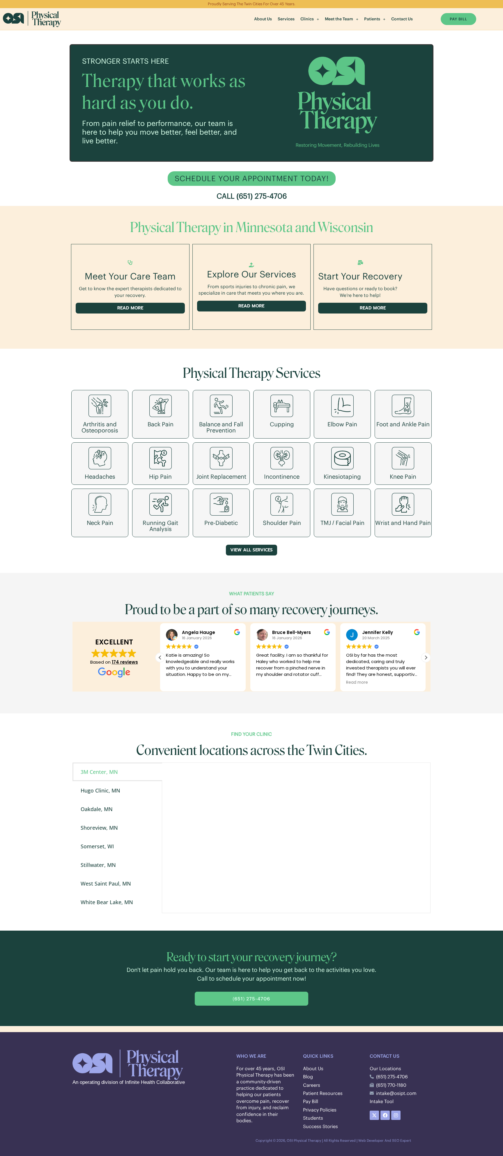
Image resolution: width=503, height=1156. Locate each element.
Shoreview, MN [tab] (99, 827)
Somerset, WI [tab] (97, 846)
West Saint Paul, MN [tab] (106, 883)
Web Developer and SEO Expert (384, 1140)
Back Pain (160, 424)
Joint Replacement (221, 476)
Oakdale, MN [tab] (97, 809)
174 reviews (125, 662)
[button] (309, 19)
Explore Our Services (251, 274)
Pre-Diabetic (221, 522)
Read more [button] (357, 682)
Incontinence (282, 476)
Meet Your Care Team (130, 276)
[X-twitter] (374, 1115)
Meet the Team (339, 19)
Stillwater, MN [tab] (98, 864)
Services (286, 19)
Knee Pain (403, 476)
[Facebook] (385, 1115)
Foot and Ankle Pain (403, 424)
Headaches (100, 476)
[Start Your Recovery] (360, 262)
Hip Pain (160, 476)
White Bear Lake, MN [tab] (107, 902)
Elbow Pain (342, 424)
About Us (263, 19)
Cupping (282, 424)
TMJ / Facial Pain (342, 522)
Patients (372, 19)
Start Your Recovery (360, 276)
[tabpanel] (296, 838)
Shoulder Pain (282, 522)
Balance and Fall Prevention (221, 427)
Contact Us (402, 19)
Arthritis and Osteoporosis (100, 427)
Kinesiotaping (342, 476)
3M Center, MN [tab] (99, 771)
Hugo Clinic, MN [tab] (100, 790)
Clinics (307, 19)
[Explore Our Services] (251, 265)
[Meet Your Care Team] (130, 262)
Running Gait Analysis (160, 525)
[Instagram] (396, 1115)
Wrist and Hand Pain (403, 522)
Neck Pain (100, 522)
